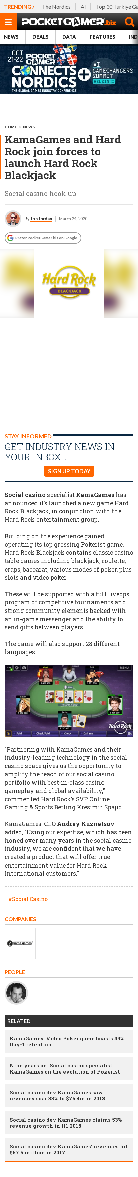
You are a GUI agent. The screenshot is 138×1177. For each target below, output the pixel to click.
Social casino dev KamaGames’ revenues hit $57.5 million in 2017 (69, 1149)
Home (11, 127)
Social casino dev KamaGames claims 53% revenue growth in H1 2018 (66, 1122)
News (11, 37)
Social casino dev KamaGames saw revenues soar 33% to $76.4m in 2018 (57, 1095)
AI (83, 6)
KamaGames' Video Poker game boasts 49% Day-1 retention (67, 1041)
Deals (40, 37)
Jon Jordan (41, 218)
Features (102, 37)
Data (69, 37)
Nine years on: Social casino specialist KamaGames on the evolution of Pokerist (65, 1068)
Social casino (25, 495)
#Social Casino (28, 898)
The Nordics (56, 6)
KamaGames (95, 495)
